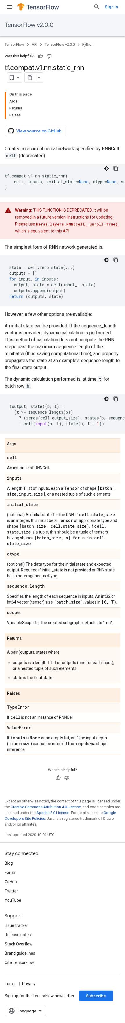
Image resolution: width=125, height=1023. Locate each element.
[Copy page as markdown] (30, 77)
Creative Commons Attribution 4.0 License (46, 807)
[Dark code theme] (106, 168)
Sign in (111, 7)
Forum (11, 872)
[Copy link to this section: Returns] (27, 638)
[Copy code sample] (115, 168)
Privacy (28, 983)
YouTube (13, 900)
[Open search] (96, 6)
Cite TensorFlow (19, 962)
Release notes (18, 934)
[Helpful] (40, 56)
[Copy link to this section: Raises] (26, 693)
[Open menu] (9, 7)
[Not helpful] (49, 56)
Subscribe (96, 995)
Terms (11, 983)
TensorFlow (14, 44)
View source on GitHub (39, 130)
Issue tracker (16, 925)
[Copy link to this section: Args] (22, 444)
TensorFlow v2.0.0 (29, 25)
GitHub (11, 881)
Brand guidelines (20, 953)
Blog (9, 863)
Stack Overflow (19, 944)
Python (88, 44)
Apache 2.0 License (52, 813)
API (34, 44)
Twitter (11, 891)
